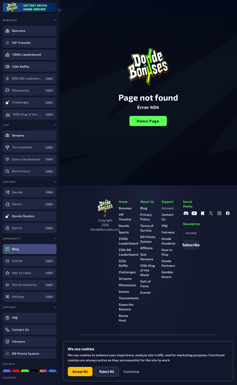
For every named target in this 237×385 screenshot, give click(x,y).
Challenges (127, 272)
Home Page (148, 121)
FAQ (165, 226)
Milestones (127, 285)
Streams (125, 278)
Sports (124, 232)
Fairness (168, 232)
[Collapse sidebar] (59, 10)
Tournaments (129, 298)
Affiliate (146, 248)
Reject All (106, 371)
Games (124, 291)
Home (123, 202)
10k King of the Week (147, 270)
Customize (131, 371)
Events (145, 292)
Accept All (80, 371)
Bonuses (125, 208)
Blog (143, 208)
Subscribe (191, 244)
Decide (124, 226)
